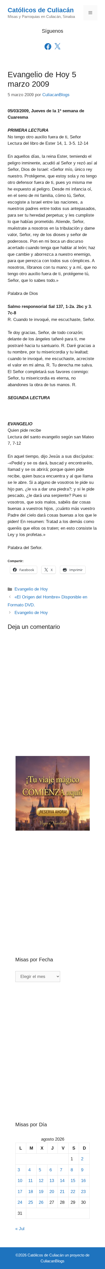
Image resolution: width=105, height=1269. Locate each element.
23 (83, 1191)
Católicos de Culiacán (41, 10)
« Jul (19, 1228)
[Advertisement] (52, 885)
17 (20, 1191)
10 (20, 1180)
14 (62, 1180)
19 (41, 1191)
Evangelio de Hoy (31, 589)
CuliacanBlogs (52, 1261)
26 (41, 1202)
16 (83, 1180)
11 (30, 1180)
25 (30, 1202)
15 (73, 1180)
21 (62, 1191)
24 (20, 1202)
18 (30, 1191)
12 (41, 1180)
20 (51, 1191)
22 (73, 1191)
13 (51, 1180)
